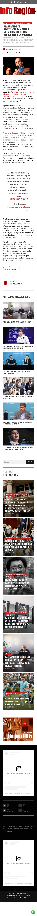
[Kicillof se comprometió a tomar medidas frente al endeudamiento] (15, 360)
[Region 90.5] (18, 729)
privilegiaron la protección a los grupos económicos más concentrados (18, 94)
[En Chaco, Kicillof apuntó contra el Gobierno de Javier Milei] (15, 386)
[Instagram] (14, 2)
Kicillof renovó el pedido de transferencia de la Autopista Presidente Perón (18, 448)
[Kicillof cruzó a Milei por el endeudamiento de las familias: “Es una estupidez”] (15, 335)
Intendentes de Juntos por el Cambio (21, 267)
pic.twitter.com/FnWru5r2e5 (18, 198)
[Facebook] (11, 2)
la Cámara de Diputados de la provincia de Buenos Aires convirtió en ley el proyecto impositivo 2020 (18, 135)
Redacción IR (9, 49)
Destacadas (6, 23)
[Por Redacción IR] (4, 49)
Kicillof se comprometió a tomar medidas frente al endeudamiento (16, 372)
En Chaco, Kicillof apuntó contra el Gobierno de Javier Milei (18, 397)
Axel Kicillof (8, 267)
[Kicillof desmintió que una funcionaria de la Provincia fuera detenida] (15, 411)
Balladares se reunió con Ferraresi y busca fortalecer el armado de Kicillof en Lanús (17, 322)
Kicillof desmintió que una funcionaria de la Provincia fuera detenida (17, 423)
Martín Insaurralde (17, 269)
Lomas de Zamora (16, 23)
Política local (27, 23)
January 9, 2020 (24, 206)
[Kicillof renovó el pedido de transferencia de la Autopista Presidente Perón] (15, 436)
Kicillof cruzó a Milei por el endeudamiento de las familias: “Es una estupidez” (18, 347)
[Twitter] (17, 2)
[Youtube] (20, 2)
